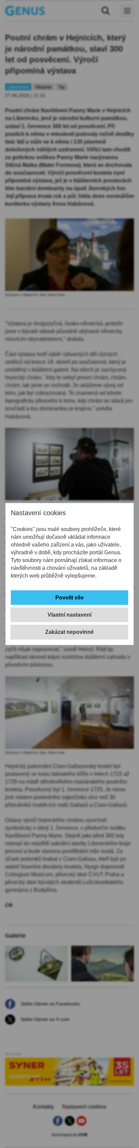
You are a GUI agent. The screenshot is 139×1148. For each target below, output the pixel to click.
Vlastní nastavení (69, 615)
